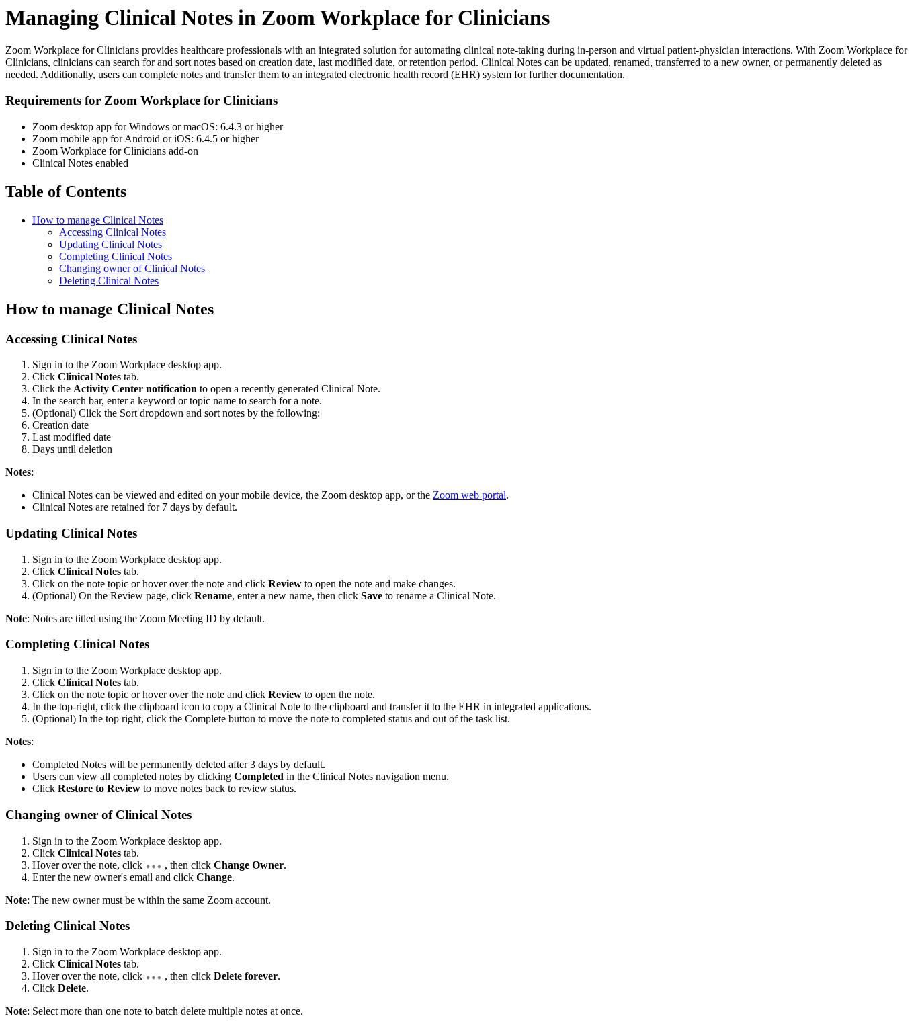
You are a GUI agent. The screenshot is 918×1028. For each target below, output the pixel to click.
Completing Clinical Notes (115, 256)
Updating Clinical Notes (110, 244)
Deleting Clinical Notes (109, 280)
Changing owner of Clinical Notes (132, 268)
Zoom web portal (469, 495)
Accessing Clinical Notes (112, 232)
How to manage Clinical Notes (97, 220)
